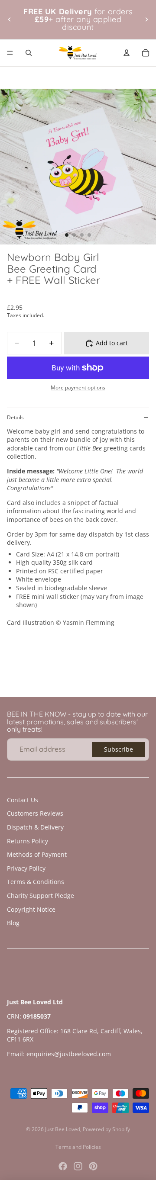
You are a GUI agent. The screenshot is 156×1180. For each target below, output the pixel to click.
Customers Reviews (35, 813)
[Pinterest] (93, 1166)
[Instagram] (78, 1166)
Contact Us (22, 800)
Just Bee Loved (62, 1129)
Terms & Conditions (35, 882)
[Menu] (10, 53)
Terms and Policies (78, 1147)
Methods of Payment (37, 854)
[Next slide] (146, 19)
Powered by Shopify (106, 1129)
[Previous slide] (9, 19)
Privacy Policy (26, 868)
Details (15, 417)
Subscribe (118, 749)
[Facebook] (63, 1166)
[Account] (126, 52)
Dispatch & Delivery (35, 827)
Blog (13, 923)
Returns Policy (27, 841)
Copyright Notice (31, 909)
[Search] (28, 52)
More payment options (78, 387)
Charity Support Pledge (40, 895)
